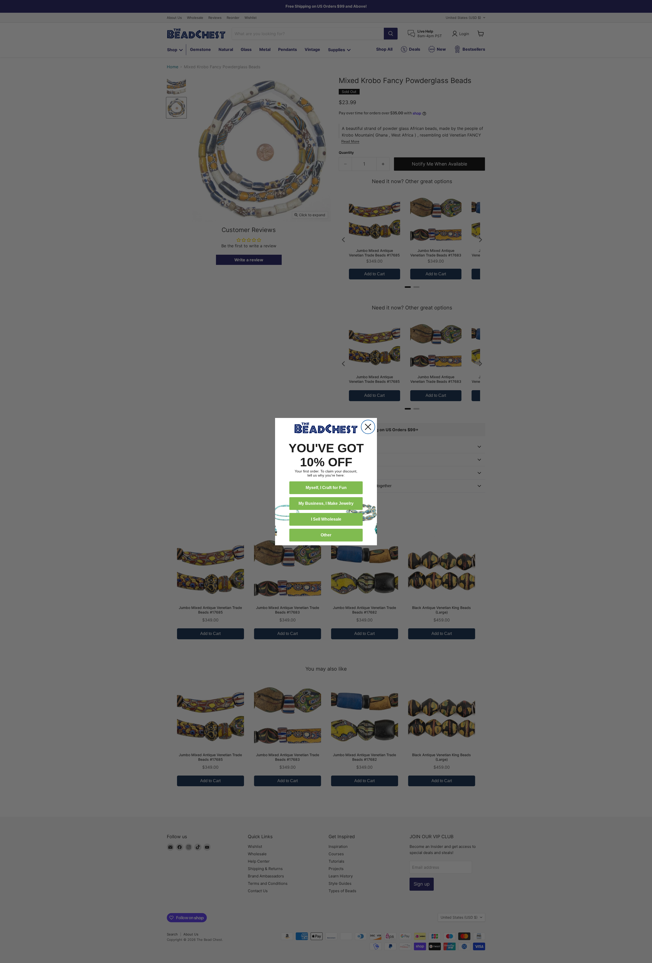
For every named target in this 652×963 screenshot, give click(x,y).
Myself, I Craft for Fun (326, 487)
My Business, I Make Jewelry (326, 503)
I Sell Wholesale (326, 519)
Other (326, 535)
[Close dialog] (368, 427)
